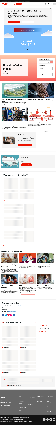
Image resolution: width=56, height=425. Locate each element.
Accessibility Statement (24, 417)
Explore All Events (6, 245)
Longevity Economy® (49, 410)
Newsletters (30, 401)
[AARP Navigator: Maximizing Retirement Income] (9, 258)
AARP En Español (31, 397)
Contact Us (30, 394)
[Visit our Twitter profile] (47, 419)
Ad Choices (16, 421)
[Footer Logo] (6, 398)
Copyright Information (18, 419)
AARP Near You (22, 410)
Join (14, 21)
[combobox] (46, 62)
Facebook (3, 315)
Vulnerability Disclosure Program (6, 421)
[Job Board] (27, 279)
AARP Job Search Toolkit (43, 286)
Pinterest (8, 315)
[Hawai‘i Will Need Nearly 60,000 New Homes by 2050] (15, 90)
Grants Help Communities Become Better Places (40, 123)
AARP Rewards (21, 403)
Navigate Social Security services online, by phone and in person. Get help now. (15, 1)
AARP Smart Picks (22, 407)
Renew (27, 21)
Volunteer (20, 398)
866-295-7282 (19, 305)
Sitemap (1, 417)
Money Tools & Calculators (26, 265)
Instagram (11, 315)
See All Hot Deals (42, 331)
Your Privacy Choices (23, 421)
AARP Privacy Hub (7, 417)
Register (39, 3)
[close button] (51, 9)
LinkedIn (14, 315)
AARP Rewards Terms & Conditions (6, 419)
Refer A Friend (30, 404)
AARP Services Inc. (40, 404)
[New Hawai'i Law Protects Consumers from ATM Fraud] (15, 114)
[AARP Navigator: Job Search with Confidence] (9, 279)
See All (33, 322)
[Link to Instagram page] (50, 419)
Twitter (6, 315)
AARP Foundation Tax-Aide (44, 265)
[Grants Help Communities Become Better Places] (41, 114)
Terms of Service (15, 417)
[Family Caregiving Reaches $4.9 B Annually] (41, 90)
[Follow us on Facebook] (44, 419)
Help (48, 3)
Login (43, 3)
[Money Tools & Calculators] (27, 258)
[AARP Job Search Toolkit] (45, 279)
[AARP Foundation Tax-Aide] (45, 258)
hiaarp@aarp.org (12, 311)
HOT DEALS (42, 325)
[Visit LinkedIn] (54, 419)
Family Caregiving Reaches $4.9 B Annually (39, 99)
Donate (20, 396)
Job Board (21, 286)
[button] (51, 3)
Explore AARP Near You (44, 59)
